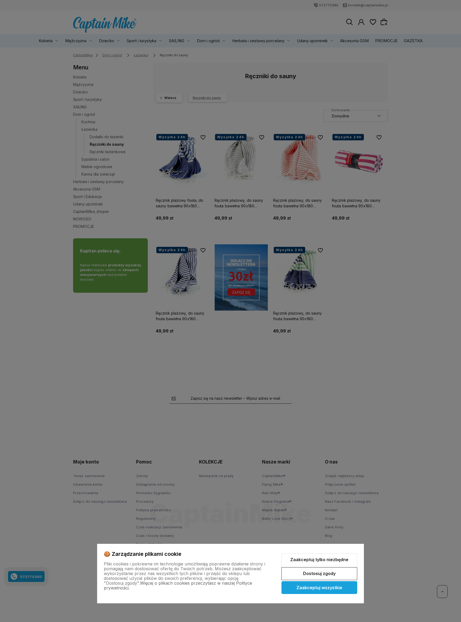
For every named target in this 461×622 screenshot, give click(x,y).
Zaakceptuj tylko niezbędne (319, 559)
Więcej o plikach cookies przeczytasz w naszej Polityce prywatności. (178, 585)
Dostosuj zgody (319, 573)
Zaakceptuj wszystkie (319, 587)
